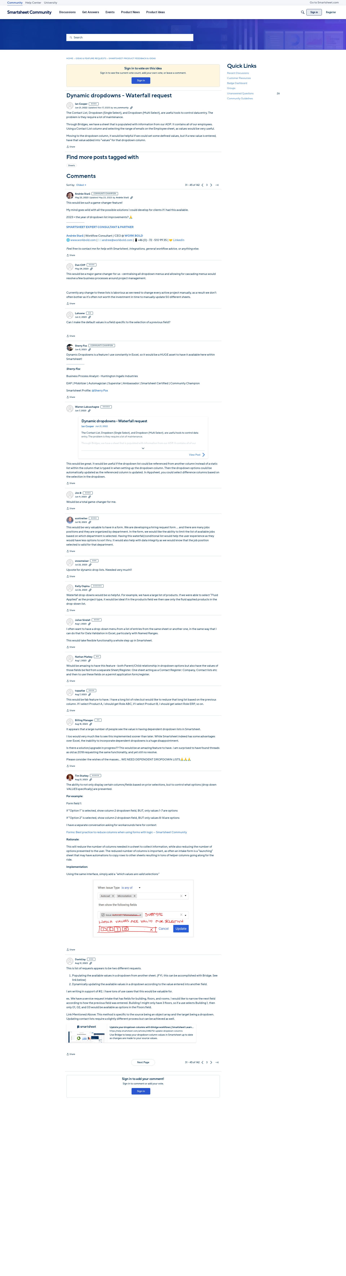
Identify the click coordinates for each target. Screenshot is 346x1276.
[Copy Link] (131, 107)
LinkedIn (178, 240)
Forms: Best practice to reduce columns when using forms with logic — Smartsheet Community (126, 832)
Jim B (78, 493)
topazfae (80, 690)
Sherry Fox (81, 345)
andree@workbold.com (117, 240)
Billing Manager (84, 720)
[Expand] (143, 448)
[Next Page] (211, 185)
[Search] (303, 12)
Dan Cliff (80, 265)
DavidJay (80, 959)
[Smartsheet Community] (29, 12)
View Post (194, 455)
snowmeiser (82, 561)
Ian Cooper (81, 104)
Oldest (80, 185)
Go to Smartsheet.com (324, 3)
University (50, 3)
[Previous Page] (202, 185)
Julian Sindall (82, 620)
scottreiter (81, 518)
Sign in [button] (141, 80)
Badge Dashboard (237, 83)
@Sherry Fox (100, 391)
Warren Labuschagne (87, 407)
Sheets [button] (71, 165)
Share (70, 147)
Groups (231, 88)
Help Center (33, 3)
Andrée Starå (82, 194)
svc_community (121, 107)
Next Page (143, 1062)
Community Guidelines (240, 98)
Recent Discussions (238, 73)
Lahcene (80, 313)
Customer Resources (239, 78)
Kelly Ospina (82, 586)
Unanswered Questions (253, 93)
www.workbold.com (83, 240)
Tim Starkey (81, 775)
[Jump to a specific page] (217, 185)
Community (15, 3)
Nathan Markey (83, 657)
